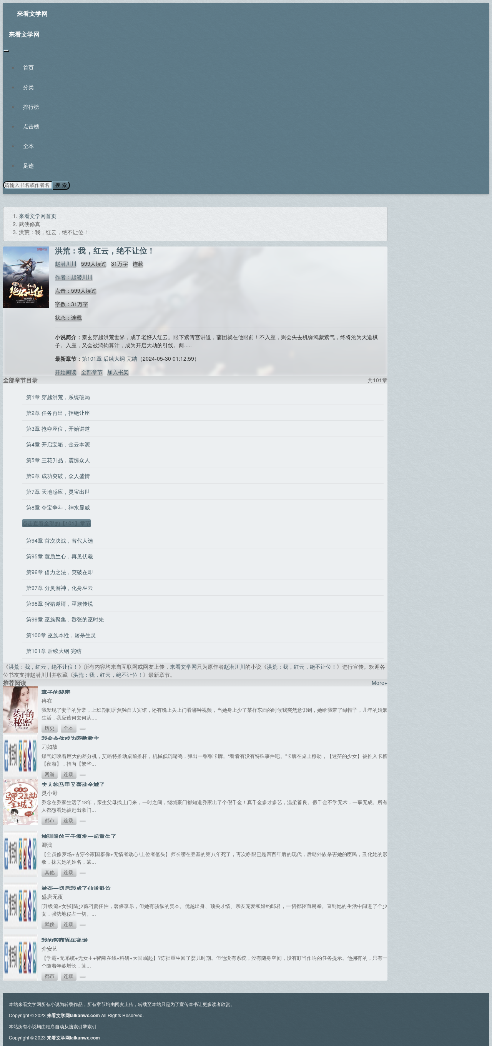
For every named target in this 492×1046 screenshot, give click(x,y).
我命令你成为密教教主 (70, 738)
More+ (379, 682)
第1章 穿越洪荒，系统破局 (58, 397)
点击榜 (31, 126)
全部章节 (92, 372)
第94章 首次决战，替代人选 (59, 540)
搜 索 (61, 185)
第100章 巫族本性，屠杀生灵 (61, 635)
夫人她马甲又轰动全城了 (73, 784)
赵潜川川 (65, 263)
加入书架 (118, 372)
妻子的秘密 (56, 692)
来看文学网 (32, 13)
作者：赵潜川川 (74, 277)
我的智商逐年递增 (65, 940)
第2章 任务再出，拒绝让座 (58, 412)
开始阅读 (65, 372)
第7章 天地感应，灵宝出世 (58, 491)
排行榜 (31, 106)
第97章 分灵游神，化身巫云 (59, 587)
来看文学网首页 (38, 216)
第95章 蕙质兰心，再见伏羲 (59, 556)
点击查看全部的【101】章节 (56, 523)
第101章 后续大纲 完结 (109, 358)
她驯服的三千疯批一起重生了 (79, 836)
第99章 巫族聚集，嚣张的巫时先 (65, 619)
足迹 (28, 165)
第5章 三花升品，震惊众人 (58, 460)
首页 (28, 67)
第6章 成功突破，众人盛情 (58, 476)
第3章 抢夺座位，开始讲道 (58, 428)
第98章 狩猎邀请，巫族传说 (59, 603)
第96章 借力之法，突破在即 (59, 572)
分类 (28, 87)
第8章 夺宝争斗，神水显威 (58, 507)
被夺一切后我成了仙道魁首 (76, 888)
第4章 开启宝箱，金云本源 (58, 444)
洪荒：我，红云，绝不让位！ (43, 666)
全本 (28, 146)
